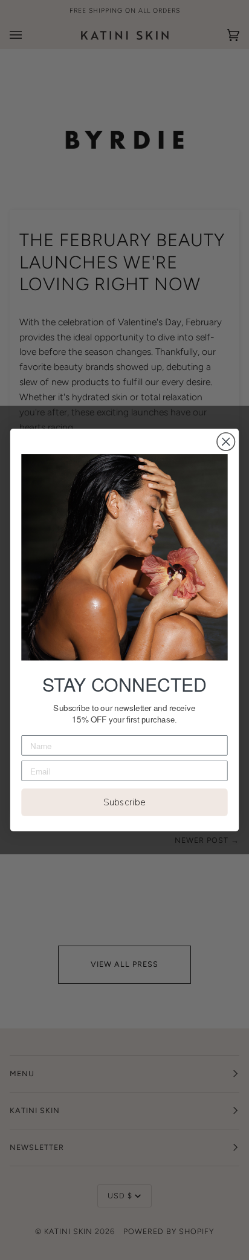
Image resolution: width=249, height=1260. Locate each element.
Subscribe (124, 802)
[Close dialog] (225, 441)
